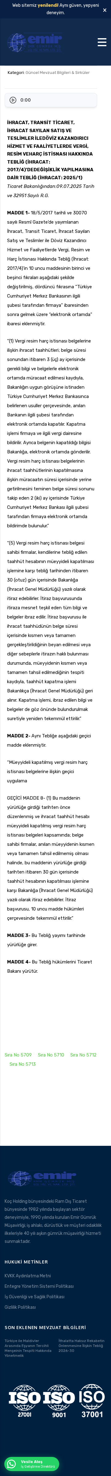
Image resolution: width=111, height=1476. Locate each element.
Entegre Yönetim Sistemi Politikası (39, 1286)
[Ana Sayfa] (35, 42)
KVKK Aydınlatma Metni (28, 1276)
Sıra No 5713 (23, 1064)
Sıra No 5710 (51, 1055)
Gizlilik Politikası (20, 1307)
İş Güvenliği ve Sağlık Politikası (34, 1297)
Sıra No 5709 (18, 1055)
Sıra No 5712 (83, 1055)
